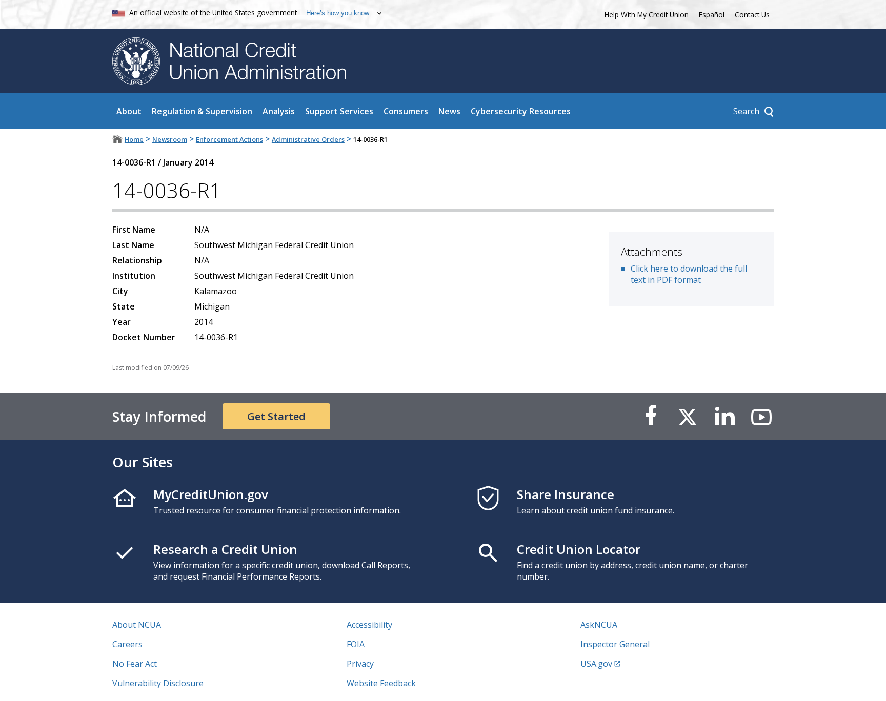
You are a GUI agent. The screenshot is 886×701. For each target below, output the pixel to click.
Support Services (339, 111)
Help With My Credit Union (644, 13)
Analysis (279, 111)
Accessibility (369, 624)
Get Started (276, 416)
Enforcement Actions (229, 139)
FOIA (356, 644)
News (449, 111)
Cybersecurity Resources (521, 111)
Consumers (406, 111)
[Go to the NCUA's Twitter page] (687, 416)
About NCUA (136, 624)
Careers (127, 644)
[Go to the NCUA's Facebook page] (650, 416)
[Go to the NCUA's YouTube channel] (761, 416)
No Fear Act (134, 663)
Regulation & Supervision (202, 111)
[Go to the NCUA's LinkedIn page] (724, 416)
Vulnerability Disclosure (158, 683)
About (129, 111)
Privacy (360, 663)
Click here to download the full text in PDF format (689, 274)
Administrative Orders (308, 139)
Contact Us (752, 14)
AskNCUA (598, 624)
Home (134, 139)
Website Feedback (381, 683)
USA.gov (596, 663)
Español (711, 14)
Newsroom (169, 139)
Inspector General (615, 644)
